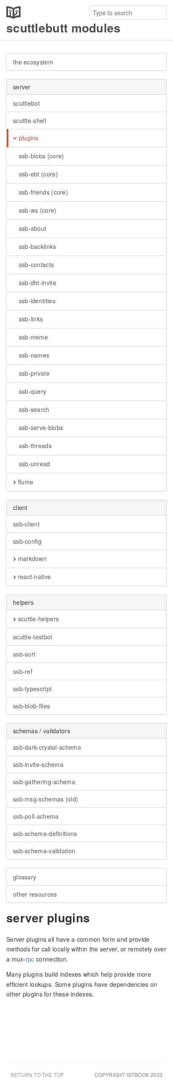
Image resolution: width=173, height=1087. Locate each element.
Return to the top (37, 1074)
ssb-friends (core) (42, 192)
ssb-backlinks (36, 246)
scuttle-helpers (37, 618)
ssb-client (26, 524)
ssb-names (33, 355)
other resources (35, 894)
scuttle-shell (29, 120)
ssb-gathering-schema (44, 781)
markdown (31, 558)
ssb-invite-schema (38, 764)
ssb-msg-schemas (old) (45, 799)
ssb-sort (24, 654)
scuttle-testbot (32, 637)
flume (24, 482)
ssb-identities (36, 300)
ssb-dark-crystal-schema (47, 747)
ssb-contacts (35, 264)
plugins (27, 138)
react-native (33, 576)
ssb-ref (22, 671)
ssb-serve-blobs (40, 427)
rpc (30, 959)
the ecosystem (33, 62)
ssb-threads (34, 445)
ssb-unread (33, 463)
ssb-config (27, 541)
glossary (24, 877)
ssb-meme (32, 337)
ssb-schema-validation (44, 851)
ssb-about (31, 228)
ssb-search (33, 409)
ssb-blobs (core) (40, 156)
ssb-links (30, 319)
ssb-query (31, 391)
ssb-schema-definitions (45, 833)
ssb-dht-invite (36, 282)
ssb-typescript (32, 688)
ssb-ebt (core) (37, 174)
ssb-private (33, 373)
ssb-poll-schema (36, 816)
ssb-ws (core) (36, 210)
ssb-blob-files (31, 706)
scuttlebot (26, 103)
